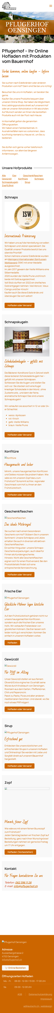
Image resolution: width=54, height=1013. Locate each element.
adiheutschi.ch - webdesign (37, 1006)
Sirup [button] (27, 182)
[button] (50, 6)
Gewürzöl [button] (7, 178)
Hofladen (12, 642)
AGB (20, 994)
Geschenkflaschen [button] (33, 175)
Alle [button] (4, 175)
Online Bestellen (17, 967)
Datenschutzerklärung (40, 994)
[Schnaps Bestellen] (27, 215)
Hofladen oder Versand (19, 305)
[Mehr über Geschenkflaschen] (15, 516)
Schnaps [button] (39, 178)
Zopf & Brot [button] (8, 185)
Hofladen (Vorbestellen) (20, 851)
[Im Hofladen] (27, 800)
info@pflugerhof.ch (26, 886)
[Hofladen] (17, 596)
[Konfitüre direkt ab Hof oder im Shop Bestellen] (10, 456)
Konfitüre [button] (23, 178)
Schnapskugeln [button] (10, 182)
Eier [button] (14, 175)
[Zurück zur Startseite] (9, 6)
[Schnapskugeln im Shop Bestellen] (27, 340)
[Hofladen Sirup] (17, 730)
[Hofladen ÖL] (10, 664)
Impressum (46, 998)
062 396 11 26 (23, 882)
